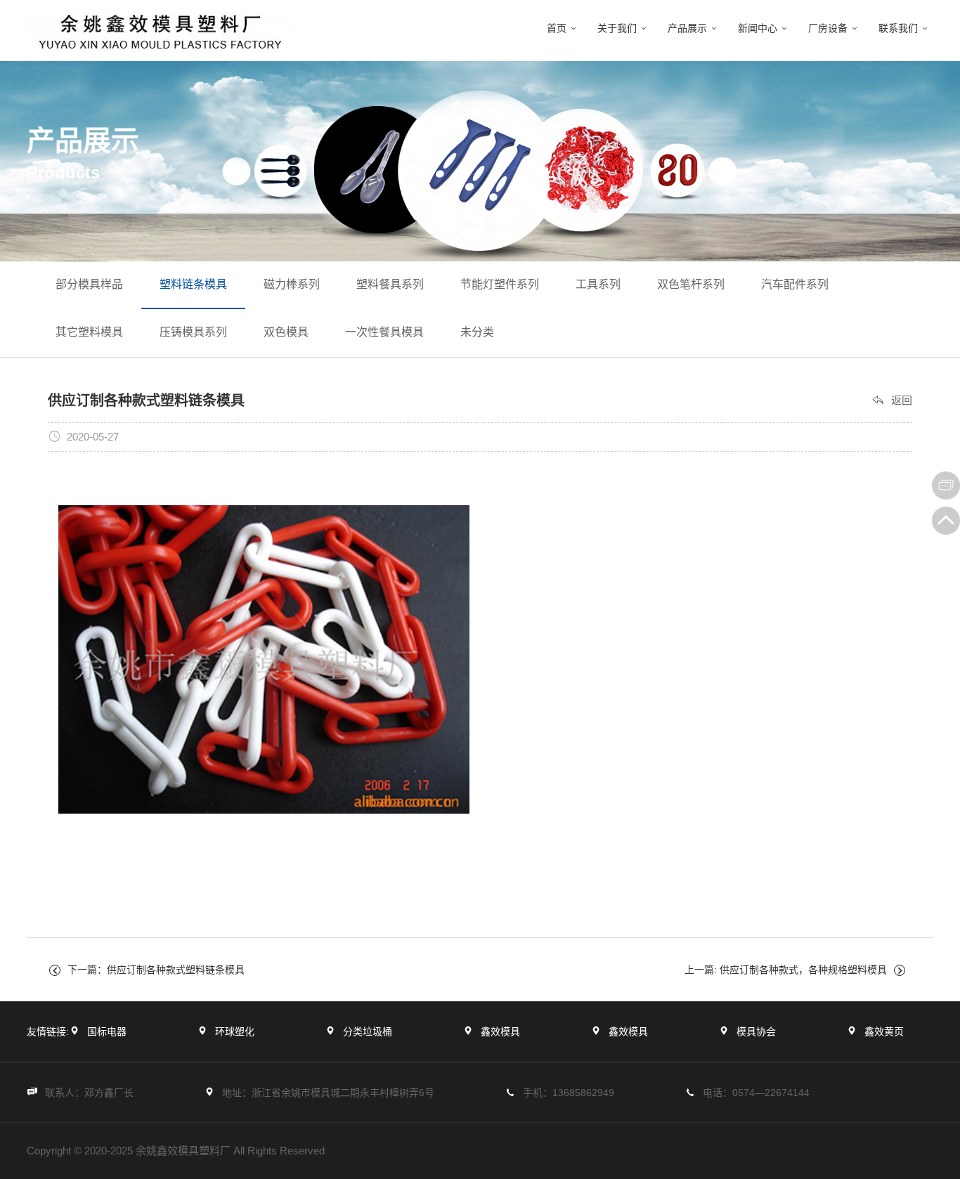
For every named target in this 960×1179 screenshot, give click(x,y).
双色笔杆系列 (691, 284)
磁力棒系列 (292, 284)
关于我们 (617, 28)
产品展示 (687, 28)
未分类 (477, 332)
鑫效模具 (500, 1031)
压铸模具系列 (193, 332)
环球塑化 (234, 1031)
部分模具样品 (89, 284)
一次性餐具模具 (384, 332)
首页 (556, 28)
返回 (901, 400)
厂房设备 (828, 28)
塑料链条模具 (193, 284)
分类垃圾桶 (367, 1031)
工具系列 (598, 284)
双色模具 (286, 332)
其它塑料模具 (89, 332)
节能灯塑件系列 (499, 284)
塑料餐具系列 (390, 284)
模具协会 (756, 1031)
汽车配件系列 (795, 284)
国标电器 (107, 1031)
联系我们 (898, 28)
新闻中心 (757, 28)
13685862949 (583, 1092)
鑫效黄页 (884, 1031)
